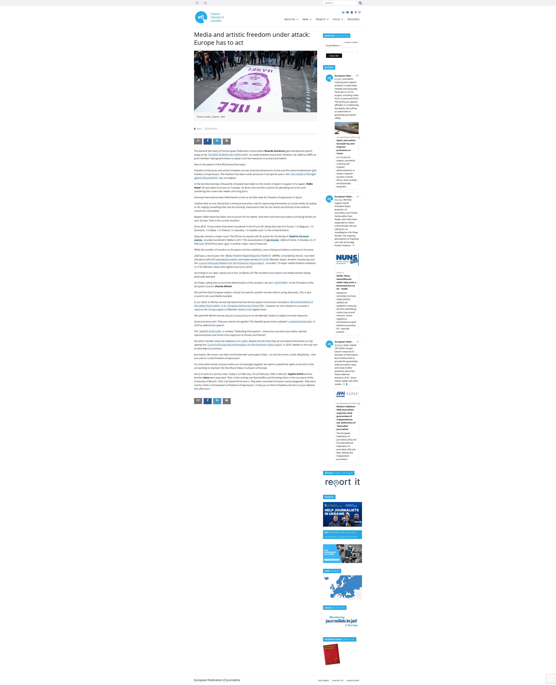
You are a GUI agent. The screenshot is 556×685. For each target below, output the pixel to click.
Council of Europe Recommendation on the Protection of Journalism (244, 344)
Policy (336, 19)
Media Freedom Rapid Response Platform (248, 255)
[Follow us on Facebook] (355, 12)
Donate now (353, 680)
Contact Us (337, 680)
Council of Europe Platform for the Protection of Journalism (231, 263)
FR (197, 3)
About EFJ (289, 19)
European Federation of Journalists (217, 680)
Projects (320, 19)
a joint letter (280, 282)
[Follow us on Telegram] (352, 12)
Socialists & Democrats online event (228, 154)
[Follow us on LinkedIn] (343, 12)
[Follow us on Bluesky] (347, 12)
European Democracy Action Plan (245, 305)
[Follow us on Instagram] (360, 12)
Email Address (333, 45)
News (305, 19)
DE (205, 3)
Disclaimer (323, 680)
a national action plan (300, 321)
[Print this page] (227, 140)
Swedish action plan (210, 331)
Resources (353, 19)
